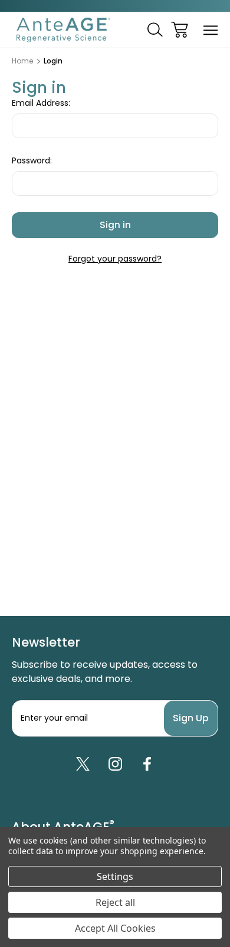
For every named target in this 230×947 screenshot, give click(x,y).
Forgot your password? (115, 259)
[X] (82, 764)
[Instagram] (115, 764)
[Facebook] (147, 764)
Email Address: (41, 103)
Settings (115, 876)
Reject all (115, 902)
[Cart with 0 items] (179, 30)
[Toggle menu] (211, 30)
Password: (32, 160)
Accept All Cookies (115, 928)
